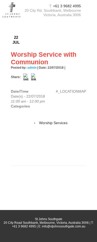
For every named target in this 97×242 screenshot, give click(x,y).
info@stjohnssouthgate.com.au (63, 226)
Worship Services (53, 123)
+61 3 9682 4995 (67, 6)
